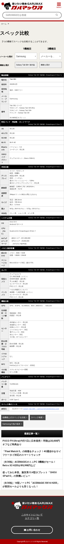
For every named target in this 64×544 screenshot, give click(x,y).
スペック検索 (37, 417)
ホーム (4, 24)
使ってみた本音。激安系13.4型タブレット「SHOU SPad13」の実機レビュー (30, 474)
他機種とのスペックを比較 (14, 417)
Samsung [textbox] (21, 56)
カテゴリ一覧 (32, 518)
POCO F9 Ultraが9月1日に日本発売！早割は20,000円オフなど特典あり (31, 442)
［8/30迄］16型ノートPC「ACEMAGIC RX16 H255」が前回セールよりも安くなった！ (31, 484)
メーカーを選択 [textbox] (49, 56)
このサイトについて (32, 514)
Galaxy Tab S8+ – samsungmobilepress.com (41, 409)
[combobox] (26, 56)
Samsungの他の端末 (11, 424)
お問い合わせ (33, 530)
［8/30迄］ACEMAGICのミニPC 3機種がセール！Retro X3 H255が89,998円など (29, 463)
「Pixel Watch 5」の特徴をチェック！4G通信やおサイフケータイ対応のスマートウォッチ (32, 453)
